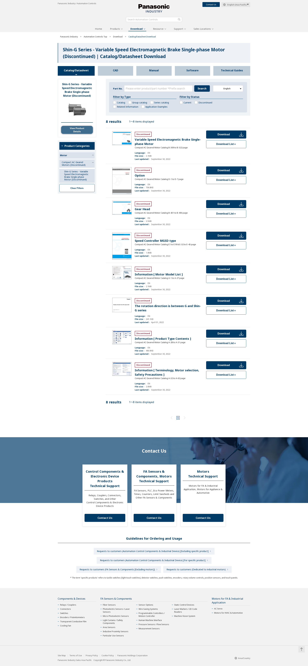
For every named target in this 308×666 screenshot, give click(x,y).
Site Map (62, 656)
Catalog (121, 102)
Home (98, 28)
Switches (64, 613)
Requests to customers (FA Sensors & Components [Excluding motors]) (117, 569)
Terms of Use (75, 656)
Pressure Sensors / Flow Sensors (154, 624)
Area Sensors (109, 627)
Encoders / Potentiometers (72, 617)
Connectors (65, 609)
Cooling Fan (65, 625)
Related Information (127, 106)
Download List (226, 144)
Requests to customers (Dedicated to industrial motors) (196, 569)
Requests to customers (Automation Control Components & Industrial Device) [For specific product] (152, 560)
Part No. (118, 88)
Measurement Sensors (149, 628)
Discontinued (205, 102)
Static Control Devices (184, 604)
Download (136, 28)
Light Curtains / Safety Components (113, 621)
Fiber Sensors (109, 604)
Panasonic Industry (69, 36)
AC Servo (218, 608)
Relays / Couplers (68, 604)
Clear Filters (77, 188)
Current (187, 102)
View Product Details (77, 130)
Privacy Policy (92, 656)
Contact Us (211, 4)
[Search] (179, 19)
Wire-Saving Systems (148, 609)
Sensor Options (146, 604)
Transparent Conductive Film (73, 621)
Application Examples (156, 106)
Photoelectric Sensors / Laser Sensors (116, 610)
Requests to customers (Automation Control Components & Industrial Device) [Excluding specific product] (153, 551)
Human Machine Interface (150, 620)
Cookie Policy (108, 656)
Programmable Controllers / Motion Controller (152, 614)
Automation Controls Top (95, 36)
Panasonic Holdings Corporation (132, 656)
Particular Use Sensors (113, 635)
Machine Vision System (184, 616)
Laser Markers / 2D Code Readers (185, 610)
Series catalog (161, 102)
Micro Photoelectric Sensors (116, 616)
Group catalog (139, 102)
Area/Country (244, 658)
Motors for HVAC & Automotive (228, 612)
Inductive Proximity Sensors (115, 631)
